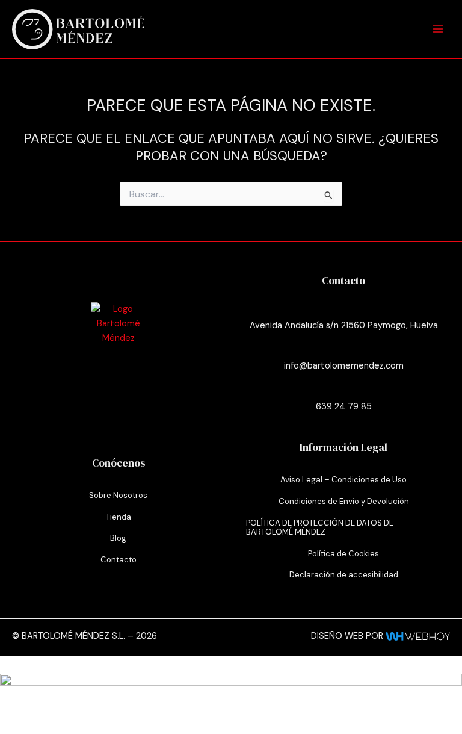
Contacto (118, 560)
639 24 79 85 (344, 406)
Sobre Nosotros (118, 495)
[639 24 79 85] (343, 390)
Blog (118, 538)
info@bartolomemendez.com (344, 366)
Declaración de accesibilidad (343, 575)
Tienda (118, 517)
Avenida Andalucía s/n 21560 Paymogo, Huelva (344, 325)
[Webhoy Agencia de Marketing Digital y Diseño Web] (418, 636)
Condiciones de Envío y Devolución (344, 501)
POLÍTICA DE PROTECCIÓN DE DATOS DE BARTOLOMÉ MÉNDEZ (319, 528)
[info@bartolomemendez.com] (343, 349)
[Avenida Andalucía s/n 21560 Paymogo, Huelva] (343, 308)
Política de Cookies (343, 554)
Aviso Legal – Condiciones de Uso (343, 479)
